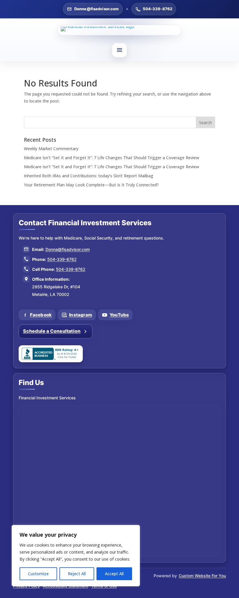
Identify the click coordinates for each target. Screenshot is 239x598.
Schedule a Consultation (52, 331)
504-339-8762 (158, 8)
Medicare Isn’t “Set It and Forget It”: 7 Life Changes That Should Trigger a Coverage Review (111, 157)
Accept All (114, 573)
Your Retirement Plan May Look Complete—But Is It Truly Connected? (91, 185)
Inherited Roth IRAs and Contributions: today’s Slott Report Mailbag (88, 175)
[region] (76, 555)
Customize (38, 573)
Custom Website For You (202, 575)
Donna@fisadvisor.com (96, 8)
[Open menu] (119, 50)
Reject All (77, 573)
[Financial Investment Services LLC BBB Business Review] (51, 353)
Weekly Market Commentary (51, 148)
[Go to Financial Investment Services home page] (119, 30)
